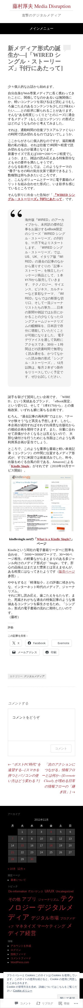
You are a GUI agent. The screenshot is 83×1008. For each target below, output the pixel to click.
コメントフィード (21, 958)
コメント (61, 748)
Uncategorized (64, 891)
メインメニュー (41, 28)
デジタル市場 (45, 917)
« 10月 (12, 868)
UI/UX (49, 891)
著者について (18, 879)
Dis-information (17, 891)
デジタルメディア (34, 676)
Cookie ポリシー (22, 990)
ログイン (16, 949)
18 (51, 845)
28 (12, 859)
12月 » (21, 868)
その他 (14, 899)
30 (31, 859)
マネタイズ (25, 926)
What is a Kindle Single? (54, 539)
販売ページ (67, 571)
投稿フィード (18, 954)
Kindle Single (20, 466)
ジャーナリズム (48, 899)
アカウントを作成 (21, 945)
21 (12, 852)
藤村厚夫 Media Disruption (42, 6)
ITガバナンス (35, 891)
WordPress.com (20, 962)
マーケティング (51, 926)
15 (22, 845)
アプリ (29, 899)
